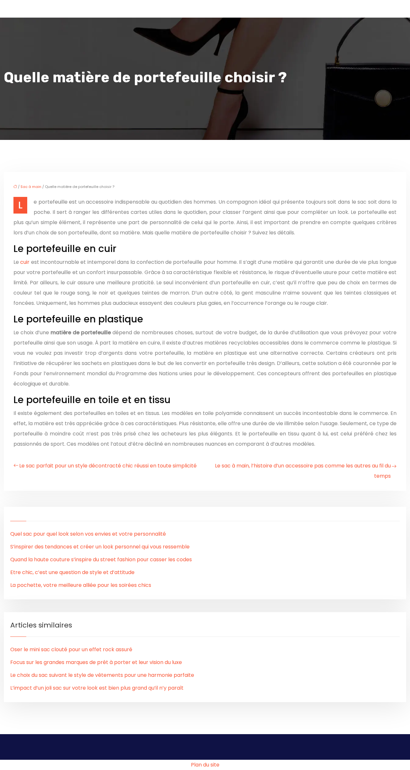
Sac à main (30, 186)
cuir (25, 262)
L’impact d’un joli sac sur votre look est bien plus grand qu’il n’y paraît (97, 688)
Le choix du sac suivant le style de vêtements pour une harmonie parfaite (102, 675)
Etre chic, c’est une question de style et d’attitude (72, 572)
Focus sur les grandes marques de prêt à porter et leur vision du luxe (96, 662)
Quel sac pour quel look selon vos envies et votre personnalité (88, 534)
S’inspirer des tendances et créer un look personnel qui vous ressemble (100, 546)
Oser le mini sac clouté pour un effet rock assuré (71, 649)
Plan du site (205, 764)
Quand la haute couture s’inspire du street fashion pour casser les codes (101, 559)
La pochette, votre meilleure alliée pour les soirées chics (80, 585)
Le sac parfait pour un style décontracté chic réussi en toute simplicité (108, 465)
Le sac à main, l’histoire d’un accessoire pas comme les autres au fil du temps (303, 471)
